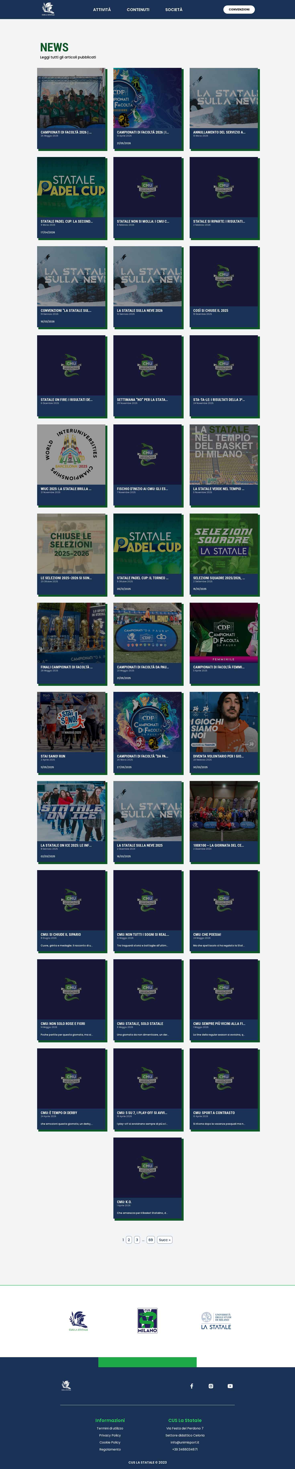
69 (151, 1239)
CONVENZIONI (239, 9)
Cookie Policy (110, 1442)
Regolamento (110, 1449)
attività (102, 9)
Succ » (165, 1239)
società (173, 9)
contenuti (138, 9)
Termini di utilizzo (110, 1428)
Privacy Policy (110, 1435)
